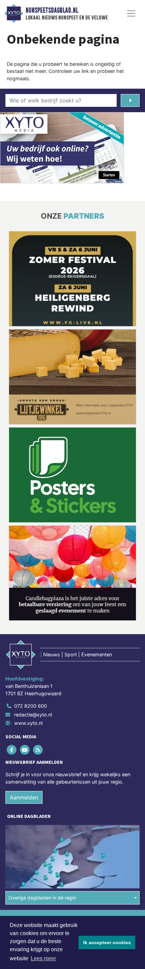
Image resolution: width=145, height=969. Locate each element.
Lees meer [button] (43, 958)
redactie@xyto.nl (33, 714)
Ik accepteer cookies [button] (107, 942)
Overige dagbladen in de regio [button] (42, 897)
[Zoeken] (130, 100)
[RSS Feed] (38, 750)
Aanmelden (24, 797)
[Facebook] (12, 750)
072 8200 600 (30, 706)
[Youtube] (25, 750)
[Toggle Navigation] (131, 13)
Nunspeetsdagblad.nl (52, 10)
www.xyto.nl (28, 723)
